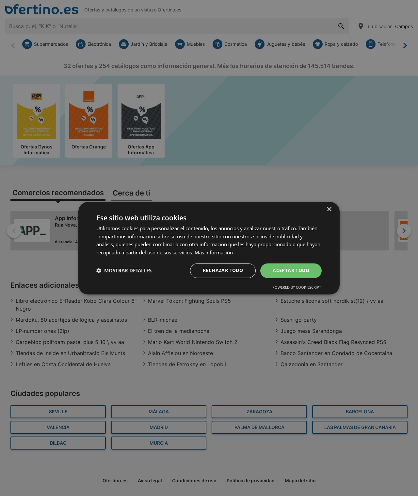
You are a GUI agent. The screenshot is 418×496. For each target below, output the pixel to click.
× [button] (329, 209)
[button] (124, 270)
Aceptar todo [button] (291, 270)
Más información (214, 252)
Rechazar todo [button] (223, 270)
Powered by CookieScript (296, 287)
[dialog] (209, 248)
